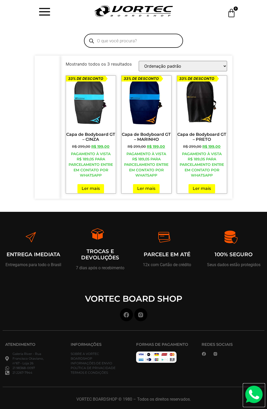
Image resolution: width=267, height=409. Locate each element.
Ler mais (91, 188)
